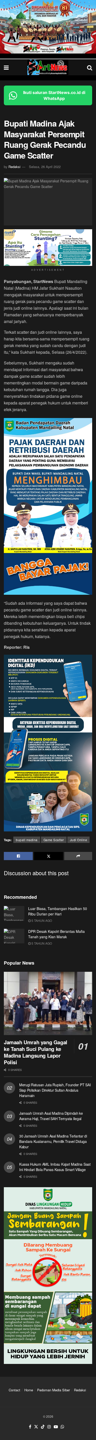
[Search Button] (89, 67)
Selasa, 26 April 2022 (45, 166)
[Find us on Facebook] (30, 1426)
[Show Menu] (6, 67)
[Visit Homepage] (47, 67)
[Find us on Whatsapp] (62, 1426)
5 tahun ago (41, 920)
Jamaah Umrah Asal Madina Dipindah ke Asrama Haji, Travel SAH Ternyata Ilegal (51, 1116)
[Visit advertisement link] (48, 27)
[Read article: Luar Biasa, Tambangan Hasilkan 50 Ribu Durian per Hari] (14, 913)
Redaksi (14, 166)
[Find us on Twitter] (36, 1426)
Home (28, 1389)
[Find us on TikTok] (43, 1426)
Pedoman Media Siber (53, 1389)
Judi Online (78, 840)
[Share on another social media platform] (78, 856)
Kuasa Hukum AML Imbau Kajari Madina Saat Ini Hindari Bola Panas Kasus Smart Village (55, 1167)
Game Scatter (54, 840)
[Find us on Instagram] (49, 1426)
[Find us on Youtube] (56, 1426)
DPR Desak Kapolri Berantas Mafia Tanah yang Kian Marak (56, 934)
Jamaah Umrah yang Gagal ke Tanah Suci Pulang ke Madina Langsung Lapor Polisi (35, 1052)
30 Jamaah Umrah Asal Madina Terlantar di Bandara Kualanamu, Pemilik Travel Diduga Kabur (53, 1141)
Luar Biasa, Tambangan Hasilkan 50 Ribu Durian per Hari (57, 911)
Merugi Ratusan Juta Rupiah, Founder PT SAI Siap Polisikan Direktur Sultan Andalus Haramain (55, 1090)
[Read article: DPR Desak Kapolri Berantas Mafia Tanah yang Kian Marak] (14, 936)
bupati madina (27, 840)
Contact (14, 1389)
